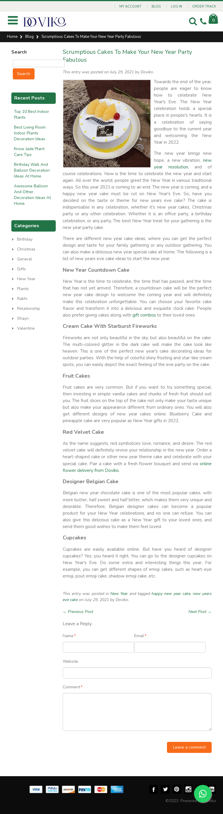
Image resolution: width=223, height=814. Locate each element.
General (24, 259)
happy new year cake (171, 593)
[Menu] (13, 22)
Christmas (26, 249)
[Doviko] (44, 21)
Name (68, 636)
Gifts (21, 269)
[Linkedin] (211, 789)
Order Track (204, 6)
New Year (119, 593)
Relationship (28, 308)
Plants (23, 289)
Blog (156, 6)
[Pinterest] (176, 789)
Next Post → (200, 611)
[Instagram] (188, 789)
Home (12, 36)
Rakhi (22, 298)
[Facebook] (153, 789)
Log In (176, 6)
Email (139, 636)
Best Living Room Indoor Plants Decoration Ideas (30, 133)
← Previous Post (78, 611)
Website (70, 661)
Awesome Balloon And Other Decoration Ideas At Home (32, 194)
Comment (71, 687)
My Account (130, 6)
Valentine (26, 328)
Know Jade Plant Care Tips (29, 151)
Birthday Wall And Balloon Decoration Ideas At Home (32, 170)
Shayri (23, 318)
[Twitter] (165, 789)
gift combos (144, 315)
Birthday (25, 239)
